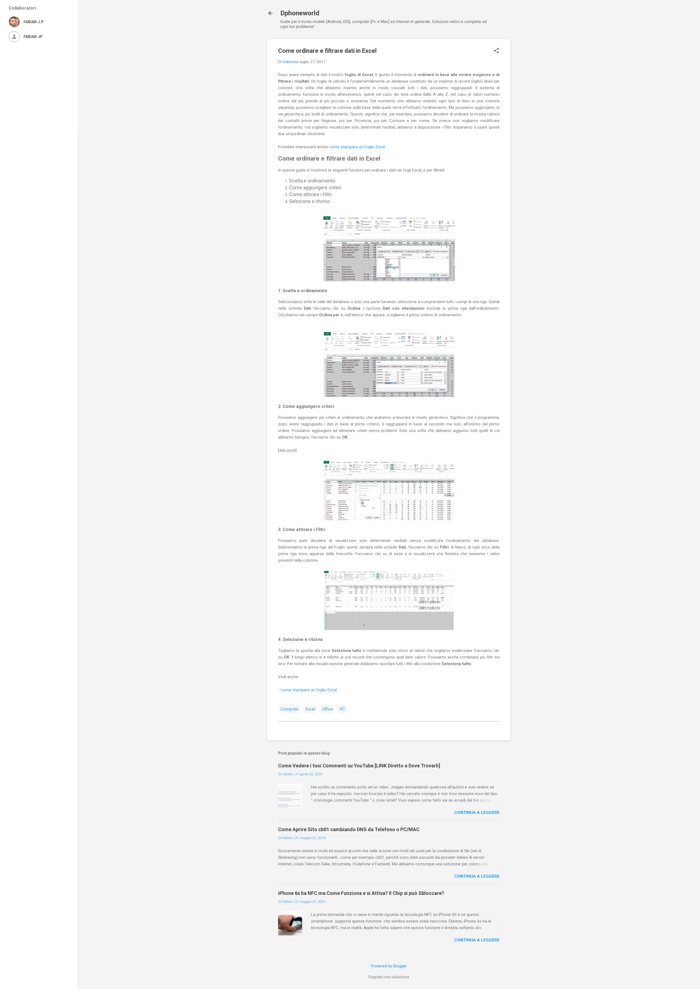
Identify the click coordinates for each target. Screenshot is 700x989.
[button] (496, 51)
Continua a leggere (477, 812)
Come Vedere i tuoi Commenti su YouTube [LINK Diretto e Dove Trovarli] (359, 765)
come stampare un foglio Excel (357, 146)
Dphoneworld (299, 13)
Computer (290, 709)
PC (342, 709)
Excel (310, 709)
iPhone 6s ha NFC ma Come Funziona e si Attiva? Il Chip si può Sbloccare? (361, 893)
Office (327, 709)
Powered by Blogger (389, 966)
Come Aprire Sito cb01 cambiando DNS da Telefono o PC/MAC (348, 829)
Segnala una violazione (388, 977)
